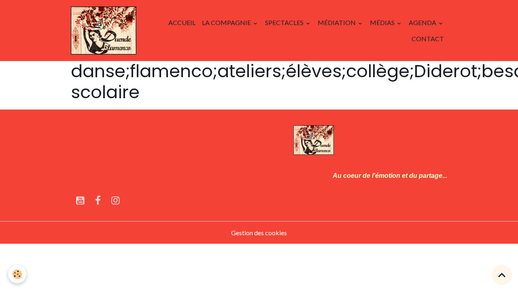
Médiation (337, 22)
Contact (428, 38)
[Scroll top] (502, 275)
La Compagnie (227, 22)
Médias (383, 22)
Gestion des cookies (259, 232)
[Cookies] (17, 274)
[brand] (103, 30)
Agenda (423, 22)
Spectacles (285, 22)
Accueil (181, 22)
